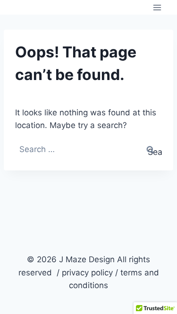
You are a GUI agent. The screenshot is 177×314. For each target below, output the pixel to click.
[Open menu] (157, 7)
